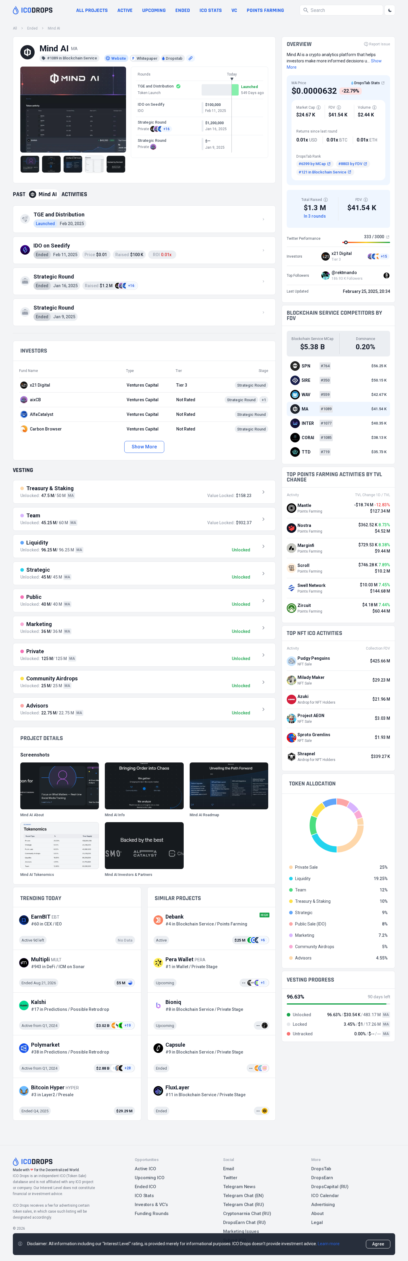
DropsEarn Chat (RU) (244, 1222)
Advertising (323, 1204)
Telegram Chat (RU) (243, 1204)
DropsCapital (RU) (330, 1186)
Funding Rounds (151, 1213)
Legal (317, 1222)
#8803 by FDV (350, 164)
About (317, 1213)
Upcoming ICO (150, 1177)
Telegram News (239, 1186)
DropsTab (321, 1168)
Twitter (230, 1177)
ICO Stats (144, 1195)
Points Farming (265, 10)
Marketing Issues (241, 1231)
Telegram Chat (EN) (243, 1195)
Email (228, 1168)
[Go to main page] (33, 10)
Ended (182, 10)
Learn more (329, 1243)
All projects (92, 10)
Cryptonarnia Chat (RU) (247, 1213)
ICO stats (211, 10)
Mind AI (54, 28)
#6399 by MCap (312, 164)
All (15, 28)
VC (234, 10)
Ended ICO (145, 1186)
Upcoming (154, 10)
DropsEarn (322, 1177)
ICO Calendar (325, 1195)
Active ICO (145, 1168)
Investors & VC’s (151, 1204)
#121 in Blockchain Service (322, 172)
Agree (378, 1244)
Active (125, 10)
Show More (144, 447)
